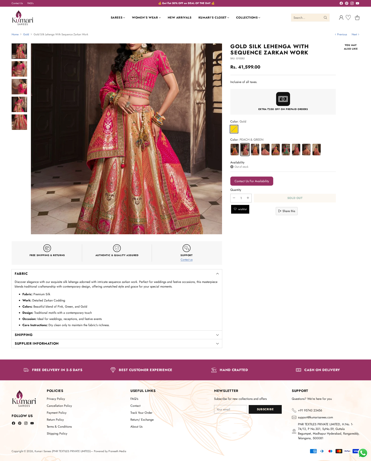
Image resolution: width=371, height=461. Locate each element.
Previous (342, 34)
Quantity (235, 189)
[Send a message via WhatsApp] (363, 453)
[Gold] (234, 129)
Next (354, 34)
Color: (238, 121)
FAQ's (134, 399)
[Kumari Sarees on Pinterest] (347, 4)
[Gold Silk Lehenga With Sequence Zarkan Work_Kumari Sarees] (126, 138)
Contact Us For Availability (252, 181)
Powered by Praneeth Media (110, 451)
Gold (26, 34)
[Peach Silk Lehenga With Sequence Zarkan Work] (265, 149)
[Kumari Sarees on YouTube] (357, 4)
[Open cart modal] (357, 17)
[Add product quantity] (247, 198)
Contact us (187, 259)
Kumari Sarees (43, 451)
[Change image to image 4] (19, 104)
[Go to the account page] (341, 17)
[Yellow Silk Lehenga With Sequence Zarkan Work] (255, 149)
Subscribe (265, 409)
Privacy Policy (56, 399)
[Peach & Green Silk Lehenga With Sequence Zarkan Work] (296, 149)
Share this (289, 211)
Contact (135, 405)
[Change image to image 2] (19, 69)
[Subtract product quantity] (234, 198)
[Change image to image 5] (19, 122)
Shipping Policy (57, 433)
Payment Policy (56, 412)
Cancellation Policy (59, 405)
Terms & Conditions (59, 426)
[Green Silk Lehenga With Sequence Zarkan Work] (286, 149)
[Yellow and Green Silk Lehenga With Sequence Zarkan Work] (234, 149)
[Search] (325, 18)
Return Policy (55, 419)
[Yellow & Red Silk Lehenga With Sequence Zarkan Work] (275, 149)
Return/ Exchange (142, 419)
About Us (136, 426)
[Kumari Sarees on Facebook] (341, 4)
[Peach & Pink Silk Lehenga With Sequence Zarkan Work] (306, 149)
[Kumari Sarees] (23, 17)
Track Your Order (141, 412)
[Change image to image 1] (19, 51)
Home (15, 34)
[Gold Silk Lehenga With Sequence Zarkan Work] (245, 149)
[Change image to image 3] (19, 86)
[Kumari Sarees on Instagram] (352, 4)
